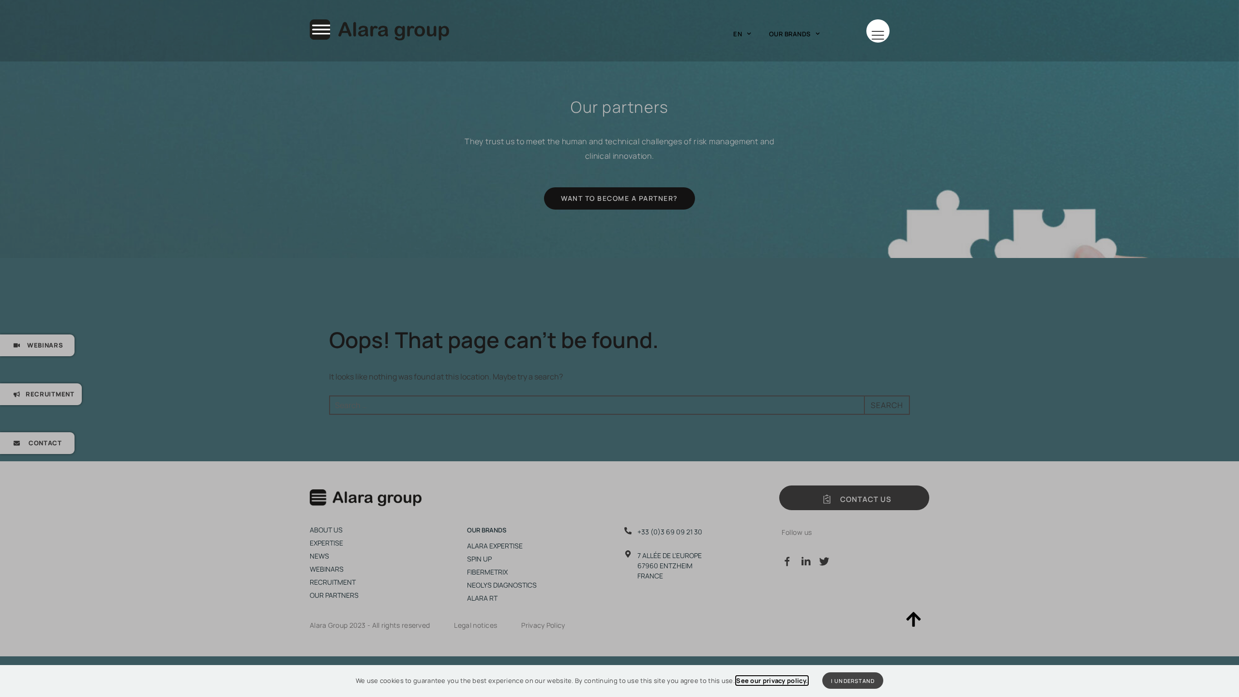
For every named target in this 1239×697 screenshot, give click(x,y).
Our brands (790, 34)
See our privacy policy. (772, 680)
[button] (878, 31)
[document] (619, 348)
